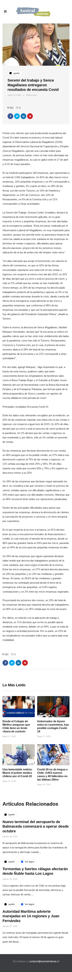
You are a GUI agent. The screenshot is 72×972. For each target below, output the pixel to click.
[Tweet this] (17, 116)
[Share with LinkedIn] (23, 116)
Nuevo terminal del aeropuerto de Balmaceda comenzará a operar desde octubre (36, 826)
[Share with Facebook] (10, 116)
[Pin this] (30, 116)
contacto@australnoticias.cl (44, 961)
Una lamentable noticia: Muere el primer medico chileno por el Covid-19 (17, 773)
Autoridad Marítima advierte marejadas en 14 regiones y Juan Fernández (31, 916)
